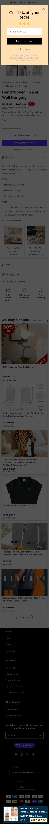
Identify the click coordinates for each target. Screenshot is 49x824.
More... (25, 820)
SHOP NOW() (38, 820)
